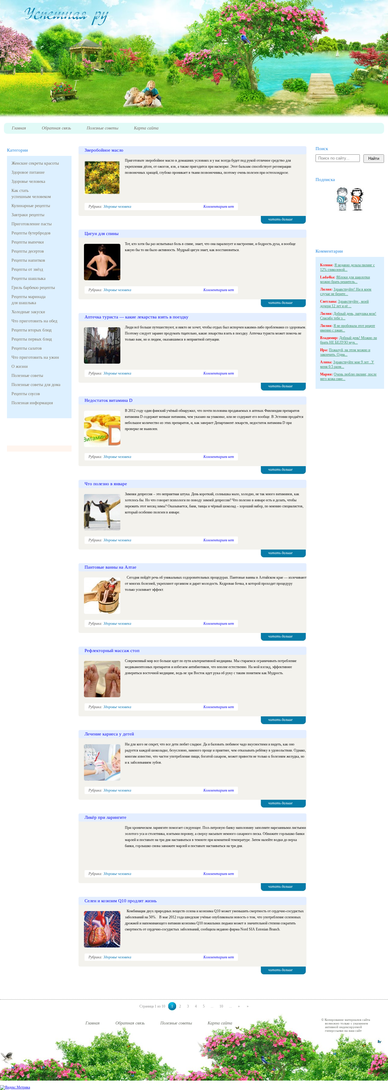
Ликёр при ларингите (105, 817)
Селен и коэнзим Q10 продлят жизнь (121, 900)
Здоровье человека (28, 181)
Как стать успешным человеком (31, 193)
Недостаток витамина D (108, 400)
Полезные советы (27, 375)
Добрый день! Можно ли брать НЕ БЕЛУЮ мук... (348, 340)
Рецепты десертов (28, 251)
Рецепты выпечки (28, 242)
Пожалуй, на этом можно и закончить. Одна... (345, 352)
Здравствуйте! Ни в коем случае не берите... (345, 291)
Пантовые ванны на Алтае (110, 567)
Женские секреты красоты (35, 163)
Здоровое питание (28, 172)
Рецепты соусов (26, 394)
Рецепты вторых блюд (32, 330)
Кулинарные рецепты (31, 206)
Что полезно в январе (106, 483)
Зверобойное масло (104, 150)
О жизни (20, 366)
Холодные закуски (28, 312)
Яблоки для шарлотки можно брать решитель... (345, 279)
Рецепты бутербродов (31, 233)
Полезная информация (32, 403)
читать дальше (280, 219)
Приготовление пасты (32, 224)
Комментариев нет (218, 206)
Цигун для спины (102, 233)
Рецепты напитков (28, 260)
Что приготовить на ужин (35, 357)
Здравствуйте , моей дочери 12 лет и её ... (344, 303)
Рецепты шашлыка (28, 278)
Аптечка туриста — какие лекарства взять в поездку (137, 317)
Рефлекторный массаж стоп (112, 650)
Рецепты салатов (27, 348)
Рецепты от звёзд (27, 269)
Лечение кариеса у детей (109, 734)
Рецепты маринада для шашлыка (28, 299)
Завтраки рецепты (28, 215)
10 (221, 1006)
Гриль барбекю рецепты (33, 287)
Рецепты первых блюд (32, 339)
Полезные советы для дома (36, 384)
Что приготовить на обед (34, 321)
